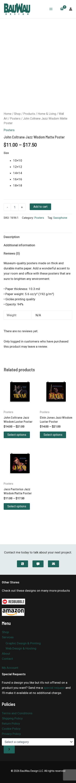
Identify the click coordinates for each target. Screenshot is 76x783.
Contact (7, 659)
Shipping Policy (12, 718)
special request (54, 688)
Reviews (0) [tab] (12, 253)
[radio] (42, 160)
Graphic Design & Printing (23, 643)
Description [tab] (12, 237)
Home (7, 114)
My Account (10, 668)
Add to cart (40, 206)
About (6, 653)
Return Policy (11, 723)
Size (6, 152)
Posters (15, 118)
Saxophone (60, 217)
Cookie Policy (11, 728)
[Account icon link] (70, 9)
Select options (16, 434)
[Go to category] (9, 749)
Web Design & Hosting (21, 648)
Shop (17, 114)
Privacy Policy (11, 734)
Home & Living (47, 114)
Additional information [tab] (19, 245)
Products (29, 114)
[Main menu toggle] (51, 9)
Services (8, 637)
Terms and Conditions (17, 713)
